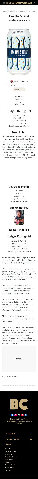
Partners (8, 462)
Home (5, 11)
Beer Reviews (21, 11)
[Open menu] (4, 2)
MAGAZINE (11, 434)
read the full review (9, 376)
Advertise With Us (11, 457)
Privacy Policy (9, 467)
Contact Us (8, 454)
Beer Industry (12, 11)
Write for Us (9, 459)
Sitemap (8, 470)
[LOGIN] (34, 3)
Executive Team (10, 451)
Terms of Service (10, 465)
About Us (8, 449)
